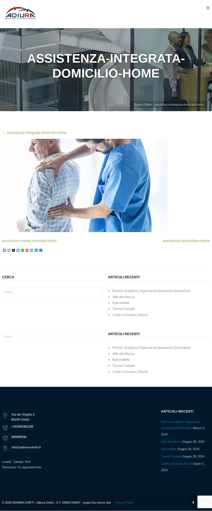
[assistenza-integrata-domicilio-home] (85, 231)
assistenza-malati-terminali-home (29, 241)
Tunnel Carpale (123, 309)
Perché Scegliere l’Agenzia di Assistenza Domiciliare (151, 291)
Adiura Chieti (143, 104)
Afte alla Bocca (123, 297)
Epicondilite (121, 303)
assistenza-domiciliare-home (186, 241)
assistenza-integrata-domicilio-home (34, 133)
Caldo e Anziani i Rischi (130, 315)
